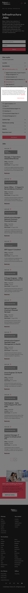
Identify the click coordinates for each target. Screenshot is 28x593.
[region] (14, 94)
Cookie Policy (23, 94)
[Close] (25, 88)
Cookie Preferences (20, 98)
